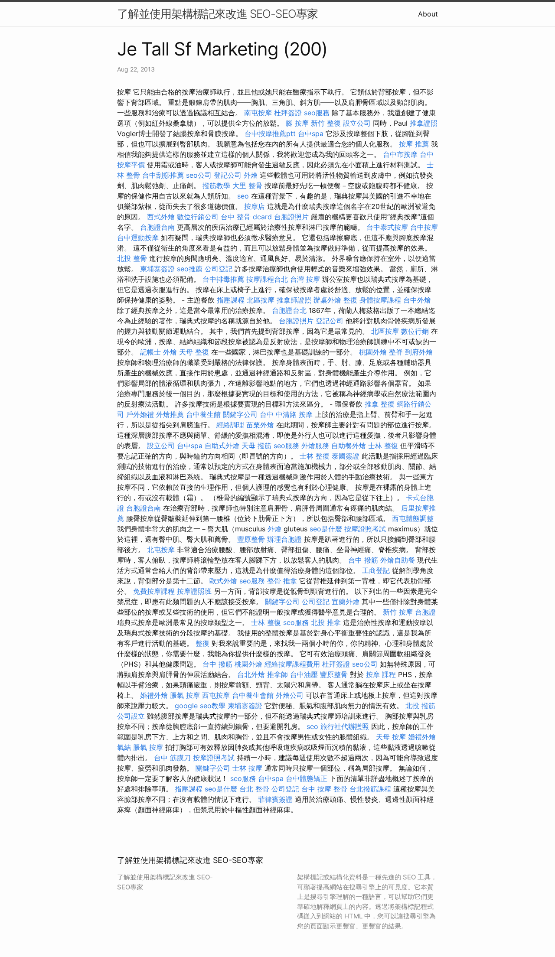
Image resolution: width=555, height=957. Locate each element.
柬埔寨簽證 (157, 268)
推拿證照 (423, 123)
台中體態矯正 (306, 778)
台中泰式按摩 (387, 227)
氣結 (124, 747)
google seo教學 (200, 705)
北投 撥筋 (420, 705)
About (428, 14)
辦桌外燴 (327, 300)
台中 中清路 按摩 (286, 414)
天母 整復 (194, 352)
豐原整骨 (251, 539)
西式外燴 (161, 216)
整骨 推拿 (282, 580)
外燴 (251, 175)
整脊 (396, 352)
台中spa (310, 133)
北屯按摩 (161, 549)
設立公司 (357, 123)
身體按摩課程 (380, 300)
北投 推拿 (326, 622)
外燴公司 (290, 695)
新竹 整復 (326, 123)
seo (243, 196)
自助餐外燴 (348, 445)
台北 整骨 (254, 788)
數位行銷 (415, 331)
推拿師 (277, 674)
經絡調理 (230, 424)
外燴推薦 (170, 414)
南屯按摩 (258, 112)
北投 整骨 (132, 258)
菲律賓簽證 (275, 799)
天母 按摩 (391, 736)
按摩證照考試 (365, 528)
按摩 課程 (381, 674)
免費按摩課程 (154, 591)
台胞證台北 (289, 310)
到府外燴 (419, 352)
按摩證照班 (194, 591)
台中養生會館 (253, 695)
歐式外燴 (223, 580)
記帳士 (150, 352)
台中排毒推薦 (223, 279)
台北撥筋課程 (370, 788)
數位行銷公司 (198, 216)
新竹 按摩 (398, 612)
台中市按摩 (400, 154)
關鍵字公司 (240, 414)
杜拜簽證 (288, 112)
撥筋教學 (216, 185)
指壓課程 (231, 300)
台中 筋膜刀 (172, 757)
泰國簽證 (345, 456)
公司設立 (131, 716)
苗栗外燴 (260, 424)
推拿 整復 (380, 404)
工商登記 (376, 570)
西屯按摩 (216, 695)
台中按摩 (424, 227)
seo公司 (199, 175)
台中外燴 (417, 300)
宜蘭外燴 (345, 601)
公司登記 (218, 268)
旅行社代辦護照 (344, 726)
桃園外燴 (373, 352)
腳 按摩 (297, 123)
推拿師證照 (294, 300)
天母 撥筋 (256, 445)
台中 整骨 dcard (246, 216)
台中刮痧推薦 (163, 175)
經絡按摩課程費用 (292, 664)
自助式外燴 (222, 445)
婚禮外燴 (154, 695)
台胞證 (425, 612)
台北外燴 (251, 674)
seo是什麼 (326, 528)
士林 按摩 (247, 768)
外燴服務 (315, 445)
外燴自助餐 (397, 560)
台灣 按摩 (305, 279)
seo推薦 (189, 268)
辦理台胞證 (284, 539)
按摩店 (254, 206)
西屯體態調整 (413, 518)
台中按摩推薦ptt (270, 133)
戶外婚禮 (140, 414)
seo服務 (317, 112)
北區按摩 (260, 300)
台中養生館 (203, 414)
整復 (350, 300)
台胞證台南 (157, 227)
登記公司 (228, 175)
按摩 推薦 (414, 144)
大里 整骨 (247, 185)
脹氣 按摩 (185, 695)
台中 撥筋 (363, 560)
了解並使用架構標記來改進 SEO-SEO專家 (217, 13)
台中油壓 (304, 674)
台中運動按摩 (138, 237)
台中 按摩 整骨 (324, 788)
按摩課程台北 (267, 279)
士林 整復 (383, 445)
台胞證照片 (291, 216)
